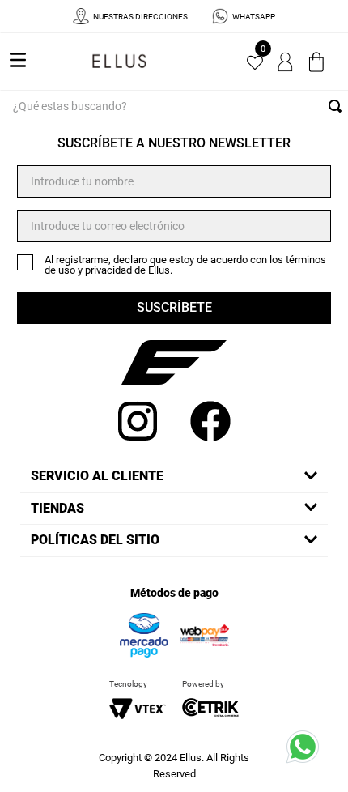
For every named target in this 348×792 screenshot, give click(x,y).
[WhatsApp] (307, 751)
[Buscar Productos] (338, 106)
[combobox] (174, 106)
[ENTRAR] (286, 61)
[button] (174, 476)
